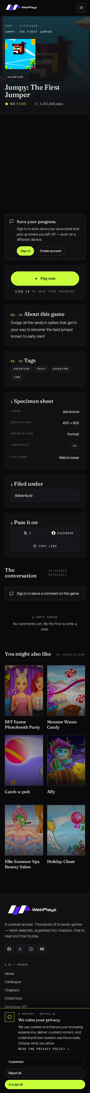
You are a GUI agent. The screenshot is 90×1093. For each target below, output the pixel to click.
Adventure (15, 77)
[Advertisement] (45, 161)
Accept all (16, 1084)
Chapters (12, 990)
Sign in (25, 251)
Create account (50, 251)
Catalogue (28, 25)
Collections (13, 998)
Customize (16, 1062)
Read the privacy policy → (43, 1049)
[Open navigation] (81, 7)
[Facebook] (9, 949)
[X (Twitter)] (20, 949)
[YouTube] (42, 949)
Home (9, 25)
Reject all (15, 1073)
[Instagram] (31, 949)
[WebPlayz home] (21, 7)
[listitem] (24, 698)
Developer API (16, 1007)
